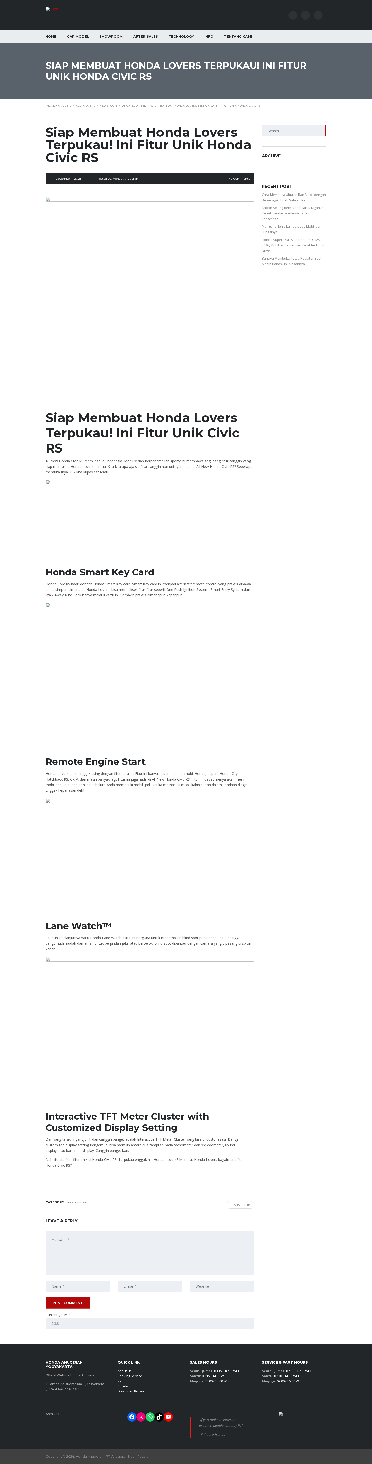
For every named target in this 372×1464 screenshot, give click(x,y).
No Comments (239, 178)
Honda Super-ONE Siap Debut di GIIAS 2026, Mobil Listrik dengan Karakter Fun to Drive (293, 245)
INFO (208, 36)
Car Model (78, 36)
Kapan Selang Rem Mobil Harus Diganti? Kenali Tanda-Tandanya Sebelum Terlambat (292, 213)
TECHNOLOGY (181, 36)
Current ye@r (58, 1314)
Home (51, 36)
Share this (242, 1205)
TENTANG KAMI (238, 36)
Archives (52, 1413)
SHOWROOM (111, 36)
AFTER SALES (145, 36)
